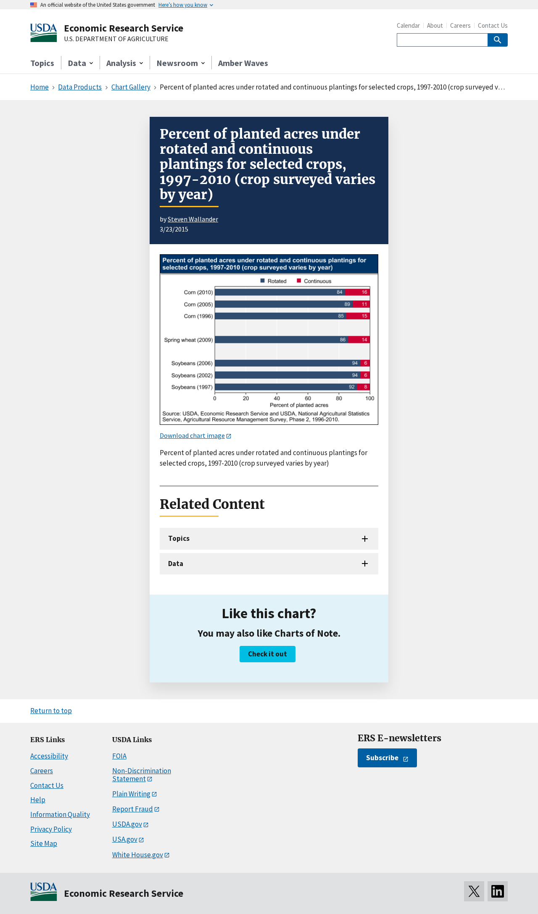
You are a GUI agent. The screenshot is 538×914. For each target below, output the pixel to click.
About (435, 25)
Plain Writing (131, 793)
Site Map (43, 843)
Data (175, 563)
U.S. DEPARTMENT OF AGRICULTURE (116, 39)
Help (37, 799)
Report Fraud (132, 809)
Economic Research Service (123, 28)
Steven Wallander (193, 219)
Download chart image (192, 435)
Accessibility (49, 756)
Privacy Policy (51, 829)
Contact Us (493, 25)
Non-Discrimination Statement (141, 774)
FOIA (119, 756)
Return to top (51, 710)
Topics (42, 63)
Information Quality (60, 814)
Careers (460, 25)
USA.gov (124, 839)
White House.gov (137, 854)
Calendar (408, 25)
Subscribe (382, 757)
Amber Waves (243, 63)
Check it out (267, 654)
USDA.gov (127, 824)
